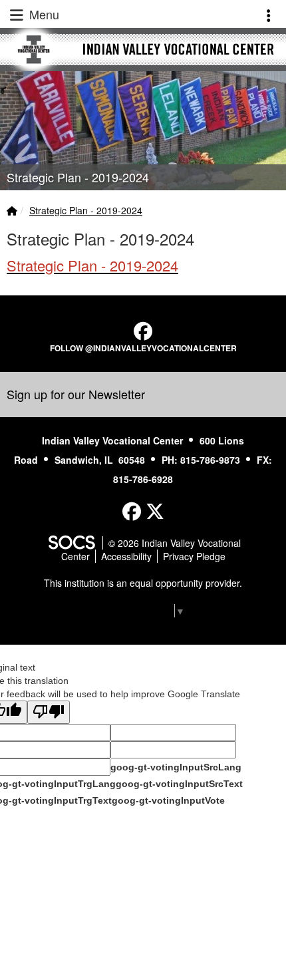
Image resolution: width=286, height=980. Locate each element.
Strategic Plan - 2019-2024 (85, 210)
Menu (42, 14)
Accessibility (126, 556)
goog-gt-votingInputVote (168, 800)
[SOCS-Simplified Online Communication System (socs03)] (71, 543)
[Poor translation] (48, 712)
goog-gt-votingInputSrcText (179, 783)
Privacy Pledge (194, 556)
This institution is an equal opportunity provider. (143, 582)
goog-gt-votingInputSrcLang (175, 767)
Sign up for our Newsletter (76, 394)
